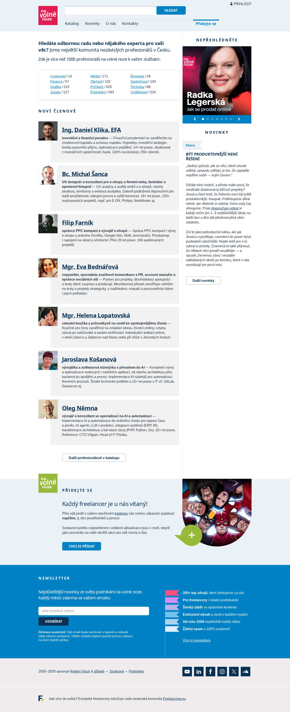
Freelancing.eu (43, 698)
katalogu (121, 513)
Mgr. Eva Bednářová (90, 267)
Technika (137, 87)
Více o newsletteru (197, 640)
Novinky (92, 23)
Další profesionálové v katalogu (94, 458)
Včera (190, 145)
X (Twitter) (234, 671)
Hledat (171, 10)
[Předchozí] (195, 119)
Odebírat (53, 621)
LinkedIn (199, 671)
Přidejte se (206, 23)
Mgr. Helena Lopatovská (96, 315)
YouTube (187, 671)
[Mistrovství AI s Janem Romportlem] (217, 119)
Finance (56, 81)
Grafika (55, 87)
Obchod (96, 81)
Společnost (139, 81)
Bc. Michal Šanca (85, 174)
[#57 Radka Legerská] (203, 119)
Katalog (72, 23)
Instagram (222, 671)
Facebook (210, 671)
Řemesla (137, 76)
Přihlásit (243, 4)
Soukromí (117, 671)
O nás (111, 23)
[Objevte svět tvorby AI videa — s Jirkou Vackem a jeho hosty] (212, 119)
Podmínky (136, 671)
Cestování (58, 76)
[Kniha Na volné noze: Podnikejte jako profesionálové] (222, 119)
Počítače (97, 87)
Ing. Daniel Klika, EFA (91, 130)
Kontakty (130, 23)
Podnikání (98, 92)
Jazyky (55, 92)
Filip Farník (77, 222)
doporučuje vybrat (224, 208)
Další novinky (203, 280)
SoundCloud (245, 671)
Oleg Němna (80, 408)
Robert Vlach (80, 671)
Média (95, 76)
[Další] (238, 119)
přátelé (99, 671)
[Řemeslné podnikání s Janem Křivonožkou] (208, 119)
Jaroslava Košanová (89, 359)
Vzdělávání (139, 92)
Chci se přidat (82, 546)
